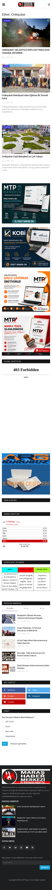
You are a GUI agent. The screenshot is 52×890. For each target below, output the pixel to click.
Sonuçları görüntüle (18, 743)
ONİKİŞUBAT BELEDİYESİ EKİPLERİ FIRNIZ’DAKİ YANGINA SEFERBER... (26, 51)
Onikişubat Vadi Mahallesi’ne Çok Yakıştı (22, 156)
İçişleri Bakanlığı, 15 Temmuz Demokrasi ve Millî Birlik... (29, 629)
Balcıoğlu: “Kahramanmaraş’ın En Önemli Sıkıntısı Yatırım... (31, 654)
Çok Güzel (9, 721)
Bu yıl (42, 608)
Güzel (7, 726)
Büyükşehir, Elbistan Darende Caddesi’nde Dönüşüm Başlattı (29, 616)
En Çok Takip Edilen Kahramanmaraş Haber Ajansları (32, 641)
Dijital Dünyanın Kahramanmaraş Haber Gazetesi (33, 666)
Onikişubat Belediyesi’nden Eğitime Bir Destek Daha (25, 97)
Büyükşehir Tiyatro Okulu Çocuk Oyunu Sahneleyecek (31, 819)
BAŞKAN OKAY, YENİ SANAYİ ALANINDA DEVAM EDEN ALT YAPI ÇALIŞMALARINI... (33, 830)
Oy (5, 744)
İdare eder (9, 731)
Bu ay (26, 608)
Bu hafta (10, 608)
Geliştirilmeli (10, 736)
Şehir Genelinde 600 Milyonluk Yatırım (31, 807)
